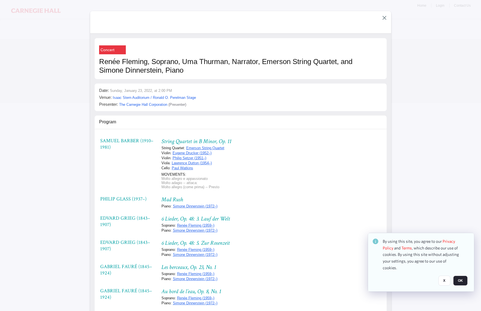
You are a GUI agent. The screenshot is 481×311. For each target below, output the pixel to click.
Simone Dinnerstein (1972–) (195, 206)
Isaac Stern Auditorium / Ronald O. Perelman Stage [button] (154, 97)
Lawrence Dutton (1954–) (192, 163)
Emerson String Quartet (205, 148)
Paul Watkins (182, 168)
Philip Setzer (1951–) (189, 158)
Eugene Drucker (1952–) (192, 153)
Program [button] (107, 121)
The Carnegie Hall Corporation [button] (143, 104)
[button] (384, 17)
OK (460, 281)
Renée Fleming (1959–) (195, 225)
